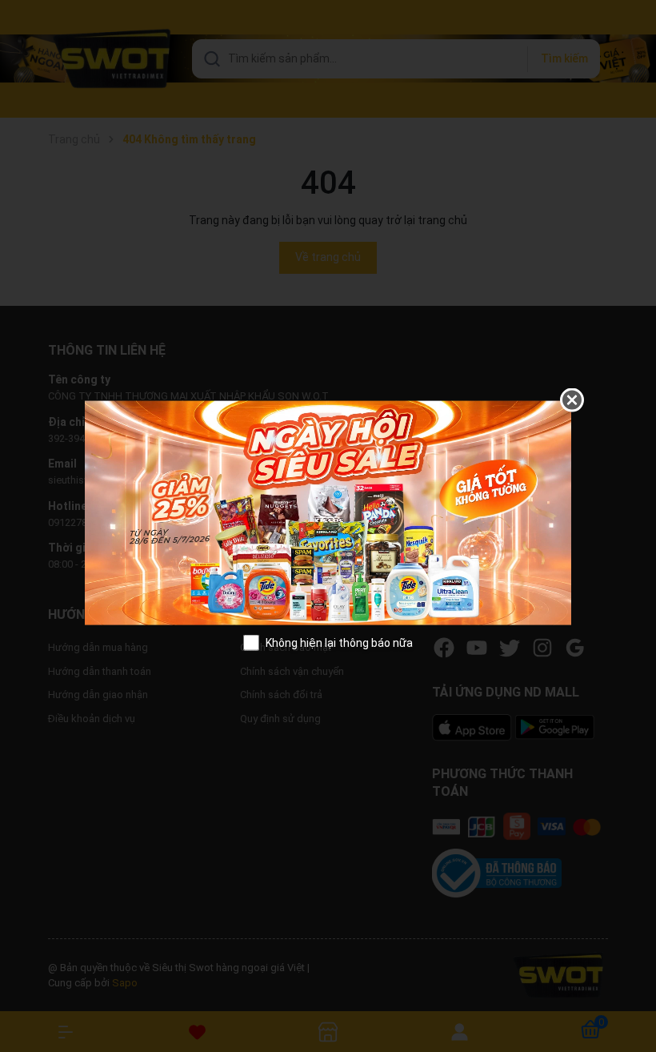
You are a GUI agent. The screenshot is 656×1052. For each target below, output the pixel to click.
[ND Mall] (328, 511)
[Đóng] (572, 400)
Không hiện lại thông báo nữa (339, 642)
